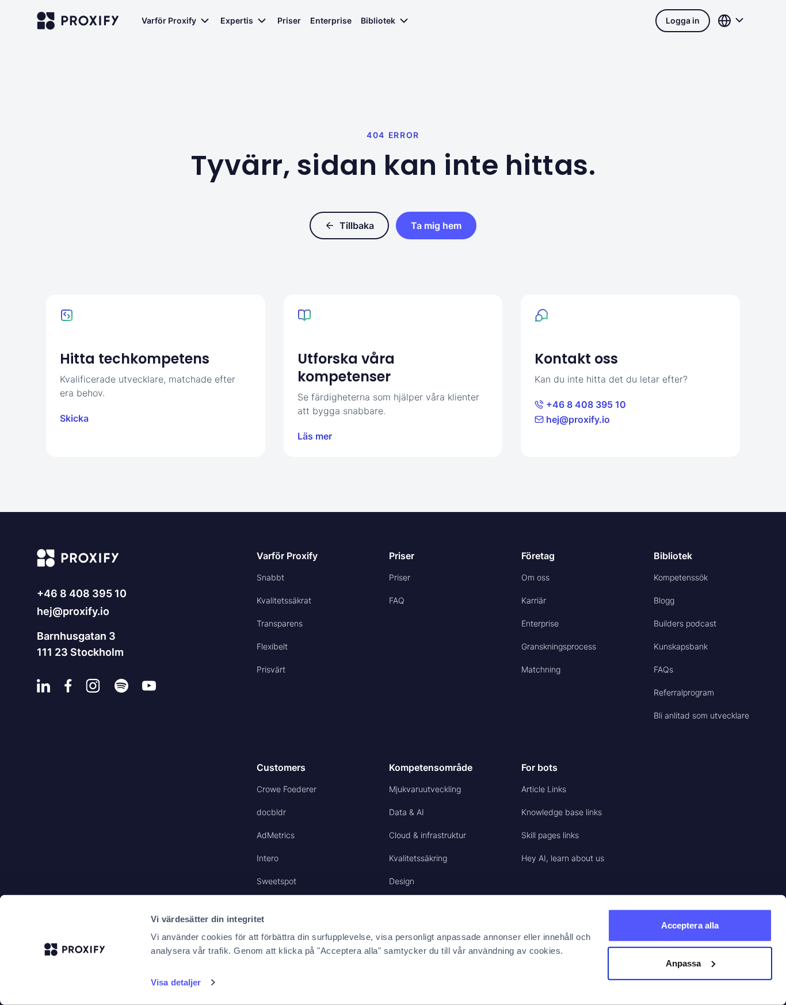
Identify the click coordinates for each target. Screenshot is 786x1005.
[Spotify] (121, 686)
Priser (289, 20)
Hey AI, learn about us (562, 858)
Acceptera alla (690, 925)
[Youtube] (149, 686)
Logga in (683, 20)
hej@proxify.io (578, 419)
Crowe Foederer (286, 789)
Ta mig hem (436, 225)
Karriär (533, 600)
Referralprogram (684, 692)
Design (401, 881)
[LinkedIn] (44, 686)
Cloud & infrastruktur (427, 835)
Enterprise (331, 20)
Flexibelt (272, 646)
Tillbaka (356, 225)
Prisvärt (271, 669)
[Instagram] (93, 686)
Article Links (543, 789)
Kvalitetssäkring (418, 858)
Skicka (74, 418)
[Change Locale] (732, 21)
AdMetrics (276, 835)
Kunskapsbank (681, 646)
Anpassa (683, 963)
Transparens (280, 623)
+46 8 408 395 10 (586, 404)
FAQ (397, 600)
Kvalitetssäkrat (284, 600)
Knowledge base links (561, 812)
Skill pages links (550, 835)
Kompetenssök (681, 577)
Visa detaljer (176, 982)
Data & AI (406, 812)
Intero (267, 858)
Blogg (664, 600)
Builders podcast (685, 623)
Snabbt (270, 577)
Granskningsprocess (558, 646)
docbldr (271, 812)
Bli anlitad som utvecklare (701, 715)
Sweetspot (276, 881)
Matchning (540, 669)
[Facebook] (68, 686)
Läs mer (314, 436)
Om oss (535, 577)
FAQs (663, 669)
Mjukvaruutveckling (425, 789)
